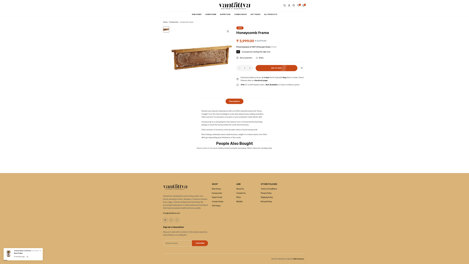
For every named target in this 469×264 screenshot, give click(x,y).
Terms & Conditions (269, 189)
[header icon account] (289, 5)
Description (234, 101)
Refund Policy (266, 201)
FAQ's (238, 197)
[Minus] (239, 68)
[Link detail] (165, 220)
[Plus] (250, 68)
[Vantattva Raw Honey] (234, 5)
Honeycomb (173, 22)
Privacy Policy (266, 193)
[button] (302, 68)
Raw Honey (216, 189)
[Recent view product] (294, 5)
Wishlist (239, 201)
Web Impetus (298, 259)
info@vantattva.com (171, 213)
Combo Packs (217, 201)
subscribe (200, 243)
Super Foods (217, 197)
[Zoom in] (228, 31)
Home (165, 22)
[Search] (285, 5)
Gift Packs (216, 206)
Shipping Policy (267, 197)
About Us (240, 189)
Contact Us (241, 193)
